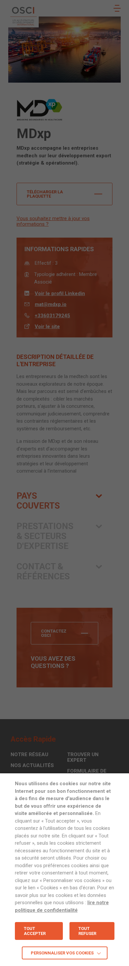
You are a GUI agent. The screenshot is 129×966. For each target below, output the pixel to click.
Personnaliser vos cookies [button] (62, 952)
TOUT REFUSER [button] (87, 931)
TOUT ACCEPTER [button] (35, 931)
